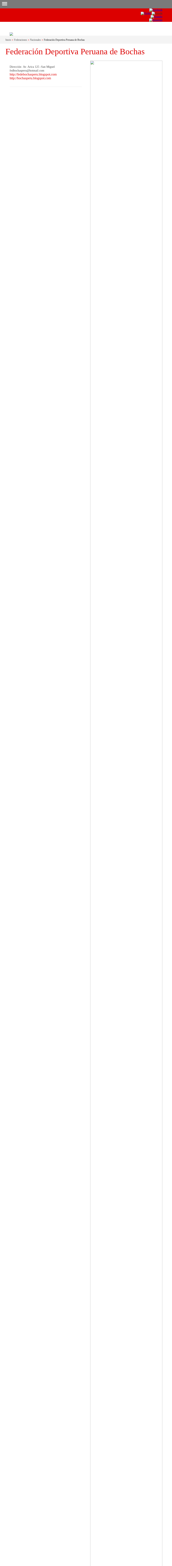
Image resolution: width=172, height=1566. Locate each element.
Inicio (8, 39)
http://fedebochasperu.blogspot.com (33, 74)
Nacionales (35, 39)
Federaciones (20, 39)
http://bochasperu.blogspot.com (30, 78)
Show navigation (4, 4)
